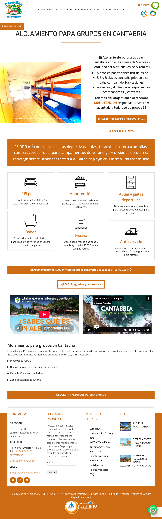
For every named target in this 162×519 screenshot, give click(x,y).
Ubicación (106, 9)
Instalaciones (67, 9)
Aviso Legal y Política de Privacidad (111, 494)
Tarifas (96, 9)
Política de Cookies (141, 494)
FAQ (92, 474)
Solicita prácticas (99, 456)
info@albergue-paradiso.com (25, 472)
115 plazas (30, 193)
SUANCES (145, 5)
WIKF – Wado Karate (100, 442)
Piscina (81, 235)
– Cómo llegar (81, 269)
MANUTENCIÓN (105, 103)
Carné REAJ (95, 428)
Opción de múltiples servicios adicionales (34, 367)
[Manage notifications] (154, 512)
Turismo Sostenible (100, 447)
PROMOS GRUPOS (20, 360)
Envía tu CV (96, 451)
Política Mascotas (99, 469)
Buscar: (50, 462)
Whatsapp (17, 455)
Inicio (40, 9)
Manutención (81, 193)
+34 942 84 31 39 (23, 451)
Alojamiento (50, 9)
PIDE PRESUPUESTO (12, 26)
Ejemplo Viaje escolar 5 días (26, 373)
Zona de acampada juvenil (25, 379)
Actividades (84, 9)
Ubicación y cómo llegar (22, 460)
